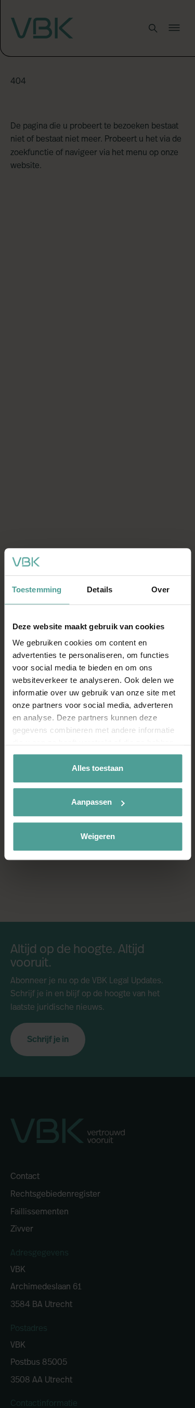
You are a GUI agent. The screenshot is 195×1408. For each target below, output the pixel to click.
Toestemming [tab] (36, 589)
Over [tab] (160, 589)
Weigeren (98, 836)
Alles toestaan (97, 768)
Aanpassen (91, 802)
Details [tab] (99, 589)
